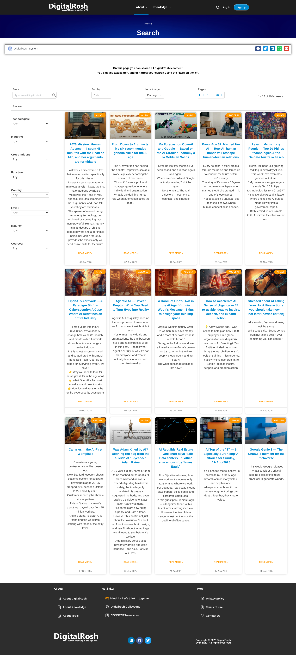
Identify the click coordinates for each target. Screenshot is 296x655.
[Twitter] (148, 640)
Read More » (85, 253)
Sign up (241, 7)
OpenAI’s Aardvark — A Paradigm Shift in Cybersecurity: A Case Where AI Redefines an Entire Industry (85, 309)
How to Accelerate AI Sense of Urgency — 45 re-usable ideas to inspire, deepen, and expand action (221, 309)
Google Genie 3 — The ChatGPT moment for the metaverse (266, 454)
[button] (258, 48)
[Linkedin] (131, 640)
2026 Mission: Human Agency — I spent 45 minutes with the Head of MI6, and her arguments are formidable (85, 153)
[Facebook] (139, 640)
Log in (226, 7)
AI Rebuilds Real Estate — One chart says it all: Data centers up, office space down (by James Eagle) (176, 458)
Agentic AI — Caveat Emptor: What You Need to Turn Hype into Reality (131, 305)
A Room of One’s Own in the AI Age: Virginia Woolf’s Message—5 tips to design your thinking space (176, 309)
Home (148, 23)
